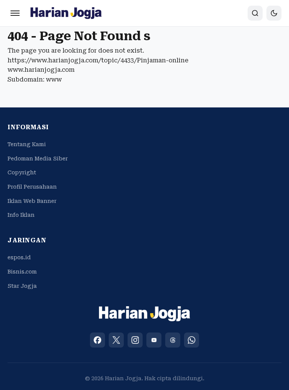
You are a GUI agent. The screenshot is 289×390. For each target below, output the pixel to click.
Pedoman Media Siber (38, 159)
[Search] (255, 13)
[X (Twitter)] (116, 340)
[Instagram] (135, 340)
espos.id (19, 257)
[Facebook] (97, 340)
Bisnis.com (22, 272)
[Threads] (172, 340)
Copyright (22, 172)
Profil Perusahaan (32, 187)
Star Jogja (22, 286)
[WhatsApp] (191, 340)
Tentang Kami (27, 144)
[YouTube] (153, 340)
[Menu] (15, 13)
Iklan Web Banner (32, 201)
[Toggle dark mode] (273, 13)
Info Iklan (21, 215)
